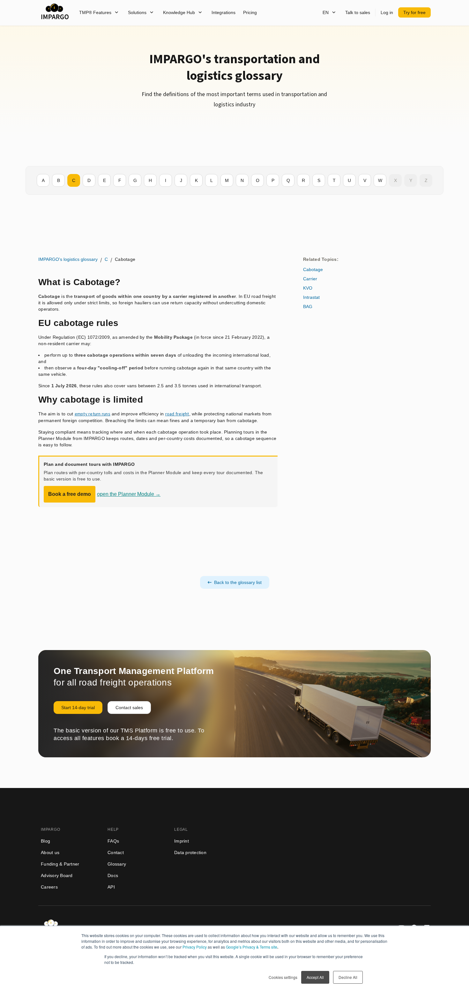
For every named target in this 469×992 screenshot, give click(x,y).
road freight (177, 414)
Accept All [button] (315, 977)
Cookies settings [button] (283, 977)
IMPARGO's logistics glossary (68, 259)
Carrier (310, 278)
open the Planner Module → (128, 494)
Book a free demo (69, 494)
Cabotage (313, 269)
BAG (307, 306)
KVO (307, 288)
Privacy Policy (194, 947)
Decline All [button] (348, 977)
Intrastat (311, 297)
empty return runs (92, 414)
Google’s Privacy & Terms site (251, 947)
